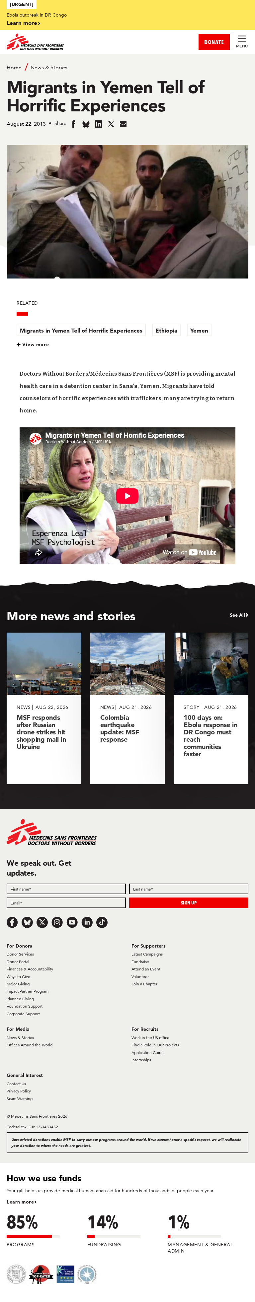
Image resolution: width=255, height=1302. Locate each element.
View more (35, 344)
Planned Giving (20, 998)
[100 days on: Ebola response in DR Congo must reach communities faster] (211, 708)
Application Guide (147, 1052)
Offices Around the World (29, 1044)
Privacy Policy (19, 1090)
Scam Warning (20, 1098)
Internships (141, 1059)
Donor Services (20, 954)
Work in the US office (150, 1037)
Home (14, 67)
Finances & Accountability (30, 968)
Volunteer (140, 976)
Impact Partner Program (27, 991)
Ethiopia (166, 330)
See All (237, 615)
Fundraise (140, 961)
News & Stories (49, 67)
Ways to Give (18, 976)
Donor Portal (18, 961)
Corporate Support (23, 1013)
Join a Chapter (144, 983)
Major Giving (18, 983)
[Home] (67, 41)
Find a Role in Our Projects (155, 1044)
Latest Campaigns (147, 954)
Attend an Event (145, 968)
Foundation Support (24, 1006)
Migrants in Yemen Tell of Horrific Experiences (81, 330)
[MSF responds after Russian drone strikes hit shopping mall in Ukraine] (44, 708)
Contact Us (16, 1083)
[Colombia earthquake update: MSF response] (127, 708)
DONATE (214, 41)
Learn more (22, 22)
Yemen (199, 330)
